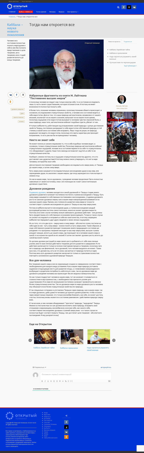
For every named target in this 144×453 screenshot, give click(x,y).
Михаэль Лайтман (122, 106)
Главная (12, 17)
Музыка (61, 12)
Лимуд (46, 434)
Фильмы (52, 12)
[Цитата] (59, 381)
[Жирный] (42, 381)
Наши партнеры (27, 1)
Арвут (46, 436)
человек (21, 121)
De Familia (47, 418)
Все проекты (72, 12)
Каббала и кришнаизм (118, 53)
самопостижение (18, 117)
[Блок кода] (62, 381)
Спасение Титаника (50, 424)
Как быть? (47, 428)
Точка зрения (41, 12)
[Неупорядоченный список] (56, 381)
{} (68, 381)
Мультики (47, 415)
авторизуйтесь (105, 367)
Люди (46, 413)
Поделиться (128, 42)
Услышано (47, 426)
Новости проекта (114, 42)
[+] (71, 381)
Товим (46, 432)
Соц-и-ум (47, 422)
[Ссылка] (65, 381)
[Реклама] (122, 137)
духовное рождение (18, 109)
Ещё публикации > (130, 66)
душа (22, 113)
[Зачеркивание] (51, 381)
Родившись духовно (37, 192)
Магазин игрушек (49, 430)
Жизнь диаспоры (14, 1)
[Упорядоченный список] (53, 381)
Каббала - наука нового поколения (15, 29)
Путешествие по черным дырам (122, 62)
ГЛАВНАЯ (12, 12)
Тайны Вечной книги (50, 438)
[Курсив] (45, 381)
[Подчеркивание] (48, 381)
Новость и (47, 417)
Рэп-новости (48, 420)
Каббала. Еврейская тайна (119, 50)
